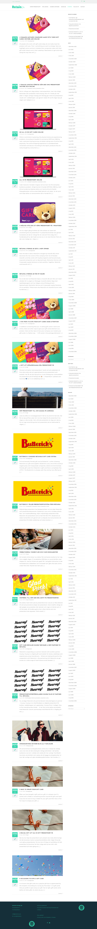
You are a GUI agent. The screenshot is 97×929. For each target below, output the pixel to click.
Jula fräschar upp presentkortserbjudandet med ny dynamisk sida (76, 19)
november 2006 (73, 336)
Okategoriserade (29, 745)
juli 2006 (71, 342)
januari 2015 (72, 168)
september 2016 (73, 138)
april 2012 (71, 232)
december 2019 (72, 83)
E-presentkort (35, 181)
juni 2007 (71, 327)
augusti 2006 (72, 339)
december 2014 (72, 171)
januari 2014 (72, 196)
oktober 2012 (72, 223)
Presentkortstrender (74, 28)
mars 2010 (71, 287)
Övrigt (30, 227)
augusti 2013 (72, 208)
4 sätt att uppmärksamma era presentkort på (36, 365)
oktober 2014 (72, 177)
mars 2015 (71, 162)
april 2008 (71, 311)
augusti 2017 (72, 128)
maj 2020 (71, 70)
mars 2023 (71, 52)
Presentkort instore (31, 88)
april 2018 (71, 119)
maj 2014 (71, 183)
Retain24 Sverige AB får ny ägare (32, 274)
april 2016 (71, 144)
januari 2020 (72, 80)
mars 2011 (71, 263)
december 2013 (72, 199)
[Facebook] (47, 922)
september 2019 (73, 92)
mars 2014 (71, 189)
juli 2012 (71, 229)
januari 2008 (72, 315)
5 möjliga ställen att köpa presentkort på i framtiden (40, 225)
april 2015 (71, 159)
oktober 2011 (72, 247)
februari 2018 (72, 122)
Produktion (31, 599)
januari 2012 (72, 238)
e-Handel (29, 181)
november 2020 (73, 58)
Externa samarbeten (36, 697)
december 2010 (72, 272)
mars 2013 (71, 214)
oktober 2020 (72, 61)
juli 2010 (71, 278)
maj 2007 (71, 330)
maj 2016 (71, 141)
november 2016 (72, 135)
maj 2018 (71, 116)
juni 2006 (71, 345)
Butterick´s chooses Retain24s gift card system (37, 456)
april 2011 (71, 260)
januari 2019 (72, 107)
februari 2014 (72, 193)
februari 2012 (72, 235)
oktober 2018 (72, 113)
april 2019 (71, 98)
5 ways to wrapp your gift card (31, 789)
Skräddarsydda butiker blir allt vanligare (36, 744)
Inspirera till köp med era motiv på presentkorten (39, 598)
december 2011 (72, 241)
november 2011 (72, 244)
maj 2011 (71, 257)
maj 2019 (71, 95)
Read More (60, 56)
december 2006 (73, 333)
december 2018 (72, 110)
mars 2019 (71, 101)
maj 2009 (71, 296)
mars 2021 (71, 55)
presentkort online (40, 88)
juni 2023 (71, 49)
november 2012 (72, 220)
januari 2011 (71, 269)
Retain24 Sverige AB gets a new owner (34, 248)
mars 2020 (71, 74)
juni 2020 (71, 67)
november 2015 (72, 150)
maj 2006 (71, 348)
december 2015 (72, 147)
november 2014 (72, 174)
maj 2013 (71, 211)
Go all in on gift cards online (31, 132)
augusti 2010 (72, 275)
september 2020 (73, 64)
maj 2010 (71, 281)
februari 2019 (72, 104)
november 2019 (72, 86)
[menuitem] (13, 1)
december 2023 (72, 46)
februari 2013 (72, 217)
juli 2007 (71, 324)
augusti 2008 (72, 305)
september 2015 (73, 156)
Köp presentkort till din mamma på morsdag (36, 411)
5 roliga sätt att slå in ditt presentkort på (36, 833)
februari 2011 (72, 266)
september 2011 (72, 250)
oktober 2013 (72, 205)
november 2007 (73, 318)
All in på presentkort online (30, 180)
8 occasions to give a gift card (31, 878)
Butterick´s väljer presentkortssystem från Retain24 (40, 504)
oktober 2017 (72, 125)
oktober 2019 (72, 89)
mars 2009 (71, 299)
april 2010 (71, 284)
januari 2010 (72, 293)
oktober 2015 (72, 153)
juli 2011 (71, 254)
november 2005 (73, 351)
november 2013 (72, 202)
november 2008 (73, 302)
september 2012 (73, 226)
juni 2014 (71, 180)
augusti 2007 (72, 321)
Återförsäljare (28, 697)
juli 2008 (71, 308)
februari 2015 (72, 165)
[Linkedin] (49, 922)
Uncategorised (31, 40)
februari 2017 (72, 131)
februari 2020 (72, 77)
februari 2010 (72, 290)
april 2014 (71, 186)
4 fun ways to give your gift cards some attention (39, 321)
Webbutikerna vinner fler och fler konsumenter (38, 552)
